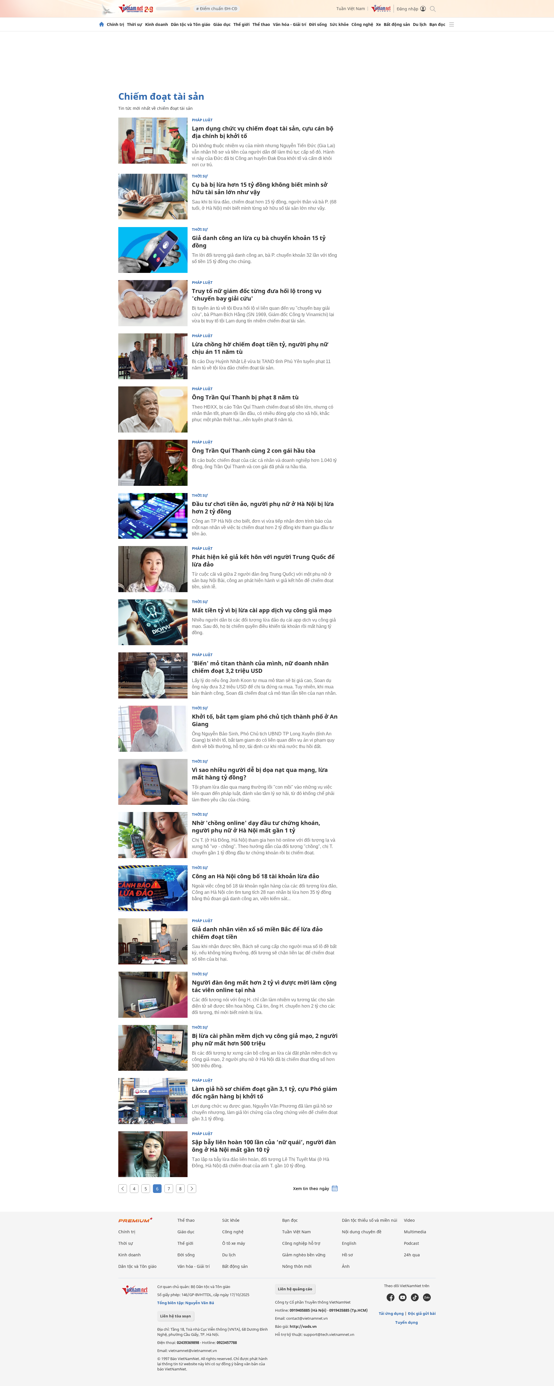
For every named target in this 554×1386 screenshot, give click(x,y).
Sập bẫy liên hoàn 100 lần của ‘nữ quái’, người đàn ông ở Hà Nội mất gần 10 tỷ (264, 1145)
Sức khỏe (339, 24)
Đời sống (318, 24)
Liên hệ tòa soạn (175, 1316)
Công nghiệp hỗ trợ (301, 1243)
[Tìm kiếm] (432, 8)
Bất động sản (397, 24)
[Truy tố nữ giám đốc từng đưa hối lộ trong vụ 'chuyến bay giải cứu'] (153, 303)
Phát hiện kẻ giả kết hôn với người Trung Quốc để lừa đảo (263, 560)
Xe (378, 24)
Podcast (411, 1243)
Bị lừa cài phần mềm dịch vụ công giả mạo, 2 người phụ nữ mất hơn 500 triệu (265, 1039)
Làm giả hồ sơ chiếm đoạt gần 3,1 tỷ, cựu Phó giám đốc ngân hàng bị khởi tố (264, 1092)
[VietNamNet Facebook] (390, 1299)
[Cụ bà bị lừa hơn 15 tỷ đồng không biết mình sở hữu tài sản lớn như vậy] (153, 197)
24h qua (412, 1254)
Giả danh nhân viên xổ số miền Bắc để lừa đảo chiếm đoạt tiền (257, 933)
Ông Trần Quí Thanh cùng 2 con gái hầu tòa (253, 450)
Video (409, 1220)
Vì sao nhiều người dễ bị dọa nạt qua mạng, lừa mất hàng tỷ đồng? (260, 773)
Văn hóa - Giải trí (289, 24)
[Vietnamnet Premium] (135, 1223)
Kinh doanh (156, 24)
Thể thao (261, 24)
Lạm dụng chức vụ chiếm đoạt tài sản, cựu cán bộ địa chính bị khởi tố (262, 132)
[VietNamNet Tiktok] (415, 1299)
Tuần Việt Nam (350, 8)
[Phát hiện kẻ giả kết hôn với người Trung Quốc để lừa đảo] (153, 569)
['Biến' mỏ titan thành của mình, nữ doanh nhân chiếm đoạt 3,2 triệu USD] (153, 675)
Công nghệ (362, 24)
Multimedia (415, 1231)
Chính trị (115, 24)
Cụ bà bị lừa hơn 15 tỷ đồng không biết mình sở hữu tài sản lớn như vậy (259, 188)
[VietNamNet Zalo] (427, 1299)
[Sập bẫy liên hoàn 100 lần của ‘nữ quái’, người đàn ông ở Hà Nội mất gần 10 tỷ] (153, 1154)
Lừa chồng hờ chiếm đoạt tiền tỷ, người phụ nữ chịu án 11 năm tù (260, 348)
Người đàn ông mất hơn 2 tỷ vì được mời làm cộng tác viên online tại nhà (264, 986)
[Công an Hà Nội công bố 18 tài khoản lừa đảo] (153, 888)
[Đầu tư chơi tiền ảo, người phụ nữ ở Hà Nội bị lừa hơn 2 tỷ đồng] (153, 516)
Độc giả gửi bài (422, 1313)
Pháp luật (202, 120)
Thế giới (241, 24)
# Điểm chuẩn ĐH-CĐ (216, 8)
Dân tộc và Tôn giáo (190, 24)
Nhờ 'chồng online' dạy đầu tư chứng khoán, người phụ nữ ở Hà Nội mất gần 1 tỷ (256, 826)
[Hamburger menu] (451, 24)
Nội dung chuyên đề (361, 1231)
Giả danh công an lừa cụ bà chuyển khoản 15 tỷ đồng (258, 241)
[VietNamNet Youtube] (403, 1299)
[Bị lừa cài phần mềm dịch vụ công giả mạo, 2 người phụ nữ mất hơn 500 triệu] (153, 1048)
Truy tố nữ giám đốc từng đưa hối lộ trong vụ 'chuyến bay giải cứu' (256, 294)
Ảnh (346, 1266)
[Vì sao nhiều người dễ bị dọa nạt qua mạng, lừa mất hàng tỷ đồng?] (153, 782)
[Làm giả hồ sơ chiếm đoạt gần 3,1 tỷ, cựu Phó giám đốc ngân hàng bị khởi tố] (153, 1101)
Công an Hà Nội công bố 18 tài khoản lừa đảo (255, 876)
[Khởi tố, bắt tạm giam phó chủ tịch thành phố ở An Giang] (153, 729)
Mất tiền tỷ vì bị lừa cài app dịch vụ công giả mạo (262, 610)
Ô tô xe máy (233, 1243)
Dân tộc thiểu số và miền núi (369, 1220)
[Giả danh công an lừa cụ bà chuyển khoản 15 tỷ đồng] (153, 250)
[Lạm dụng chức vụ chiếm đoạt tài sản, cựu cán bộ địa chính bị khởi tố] (153, 141)
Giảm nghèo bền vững (303, 1254)
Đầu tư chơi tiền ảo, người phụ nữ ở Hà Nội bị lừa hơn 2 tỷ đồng (263, 507)
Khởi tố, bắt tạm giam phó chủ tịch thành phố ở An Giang (265, 720)
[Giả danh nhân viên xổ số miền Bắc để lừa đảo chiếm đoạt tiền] (153, 941)
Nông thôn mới (297, 1266)
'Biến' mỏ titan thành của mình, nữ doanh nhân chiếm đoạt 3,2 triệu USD (260, 667)
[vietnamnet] (135, 11)
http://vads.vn (303, 1326)
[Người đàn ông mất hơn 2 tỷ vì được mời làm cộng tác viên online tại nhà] (153, 995)
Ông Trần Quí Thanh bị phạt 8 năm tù (245, 397)
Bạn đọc (437, 24)
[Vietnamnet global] (381, 10)
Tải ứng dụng (391, 1313)
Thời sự (134, 24)
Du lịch (419, 24)
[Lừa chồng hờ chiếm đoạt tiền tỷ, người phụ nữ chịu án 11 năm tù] (153, 356)
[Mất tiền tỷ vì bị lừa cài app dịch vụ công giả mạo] (153, 622)
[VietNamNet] (101, 24)
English (349, 1243)
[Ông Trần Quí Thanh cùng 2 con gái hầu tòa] (153, 463)
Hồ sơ (347, 1254)
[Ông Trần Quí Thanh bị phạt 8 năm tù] (153, 409)
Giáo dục (222, 24)
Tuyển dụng (406, 1322)
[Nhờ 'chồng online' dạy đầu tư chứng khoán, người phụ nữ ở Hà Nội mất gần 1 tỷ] (153, 835)
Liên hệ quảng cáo (295, 1288)
